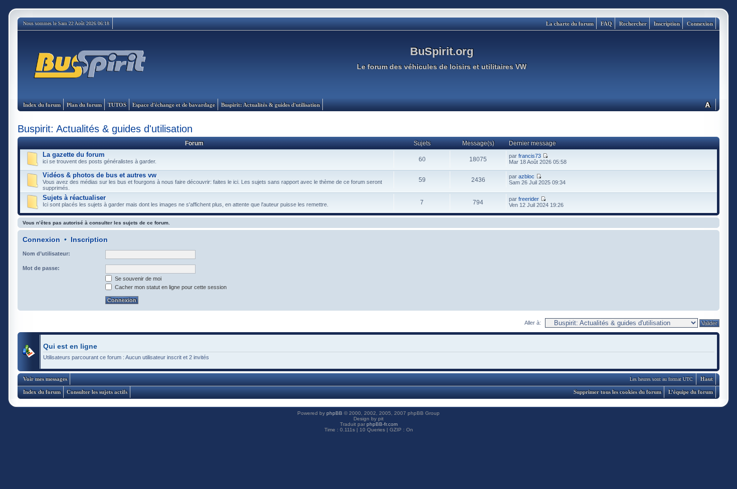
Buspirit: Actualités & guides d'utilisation (270, 105)
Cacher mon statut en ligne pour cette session (170, 287)
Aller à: (532, 323)
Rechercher (633, 24)
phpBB (334, 413)
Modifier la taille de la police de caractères (707, 104)
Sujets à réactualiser (74, 197)
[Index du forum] (90, 65)
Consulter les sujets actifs (97, 392)
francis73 (529, 156)
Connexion (700, 24)
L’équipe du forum (690, 392)
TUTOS (117, 105)
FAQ (606, 24)
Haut (706, 379)
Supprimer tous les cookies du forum (617, 392)
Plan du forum (84, 105)
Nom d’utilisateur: (46, 254)
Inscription (667, 24)
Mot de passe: (41, 268)
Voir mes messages (45, 379)
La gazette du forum (74, 154)
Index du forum (42, 105)
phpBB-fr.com (382, 424)
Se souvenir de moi (137, 279)
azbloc (526, 176)
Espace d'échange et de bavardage (173, 105)
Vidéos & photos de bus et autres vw (99, 175)
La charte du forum (570, 24)
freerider (528, 199)
